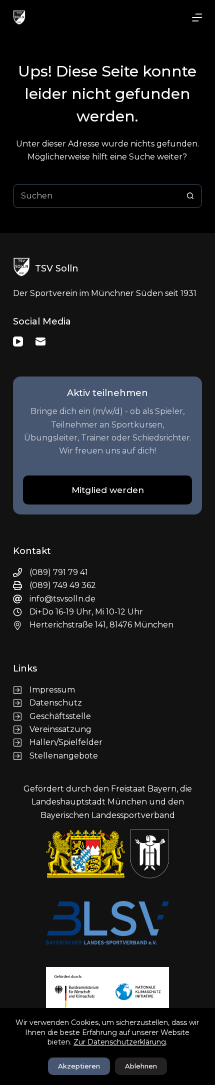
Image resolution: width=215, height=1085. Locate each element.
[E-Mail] (41, 341)
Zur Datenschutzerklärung (120, 1042)
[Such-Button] (190, 196)
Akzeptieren (79, 1066)
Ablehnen (141, 1066)
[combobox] (96, 196)
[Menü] (197, 17)
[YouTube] (18, 341)
